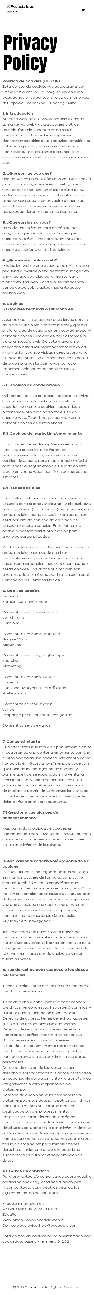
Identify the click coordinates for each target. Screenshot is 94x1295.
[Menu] (84, 9)
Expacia (35, 1287)
